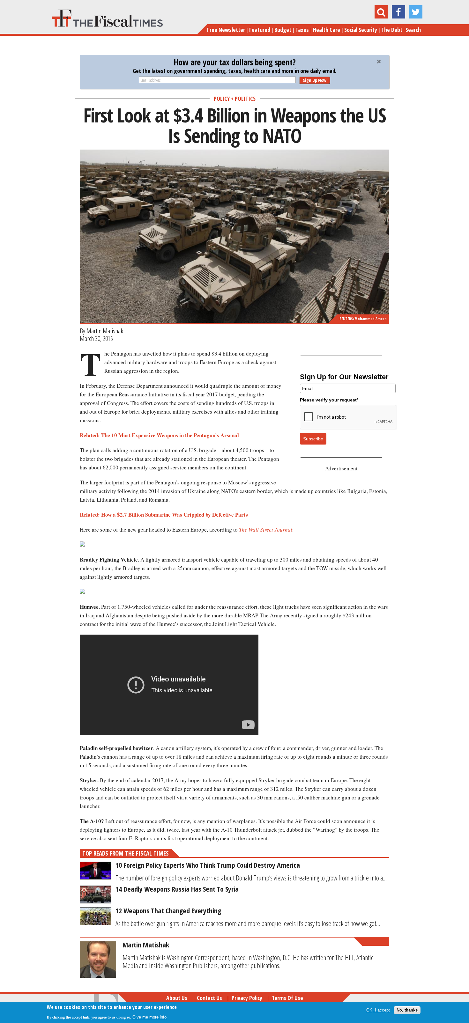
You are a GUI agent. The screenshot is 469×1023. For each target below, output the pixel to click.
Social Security (360, 29)
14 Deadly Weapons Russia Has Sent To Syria (177, 889)
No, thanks (407, 1010)
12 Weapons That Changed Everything (168, 910)
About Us (176, 998)
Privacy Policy (247, 998)
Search (413, 29)
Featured (259, 29)
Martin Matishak (104, 330)
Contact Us (209, 998)
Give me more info (149, 1017)
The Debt (391, 29)
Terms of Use (287, 998)
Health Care (326, 29)
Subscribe (313, 438)
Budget (282, 29)
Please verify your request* (329, 399)
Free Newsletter (226, 29)
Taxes (302, 29)
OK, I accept (378, 1010)
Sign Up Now (314, 80)
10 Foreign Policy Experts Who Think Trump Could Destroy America (207, 865)
